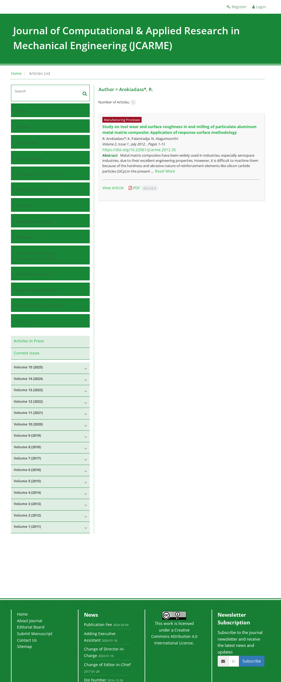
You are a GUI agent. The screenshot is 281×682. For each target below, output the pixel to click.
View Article (113, 187)
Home (16, 73)
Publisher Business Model (40, 305)
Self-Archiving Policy (34, 274)
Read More (165, 171)
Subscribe (252, 661)
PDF (144, 187)
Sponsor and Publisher (37, 290)
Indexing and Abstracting (39, 174)
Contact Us (26, 321)
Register (239, 6)
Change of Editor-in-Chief (107, 664)
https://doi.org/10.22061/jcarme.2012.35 (139, 149)
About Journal (29, 620)
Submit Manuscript (33, 221)
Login (260, 6)
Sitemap (24, 646)
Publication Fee (98, 624)
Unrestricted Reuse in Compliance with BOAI (36, 255)
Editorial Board (29, 158)
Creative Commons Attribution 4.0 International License (174, 636)
